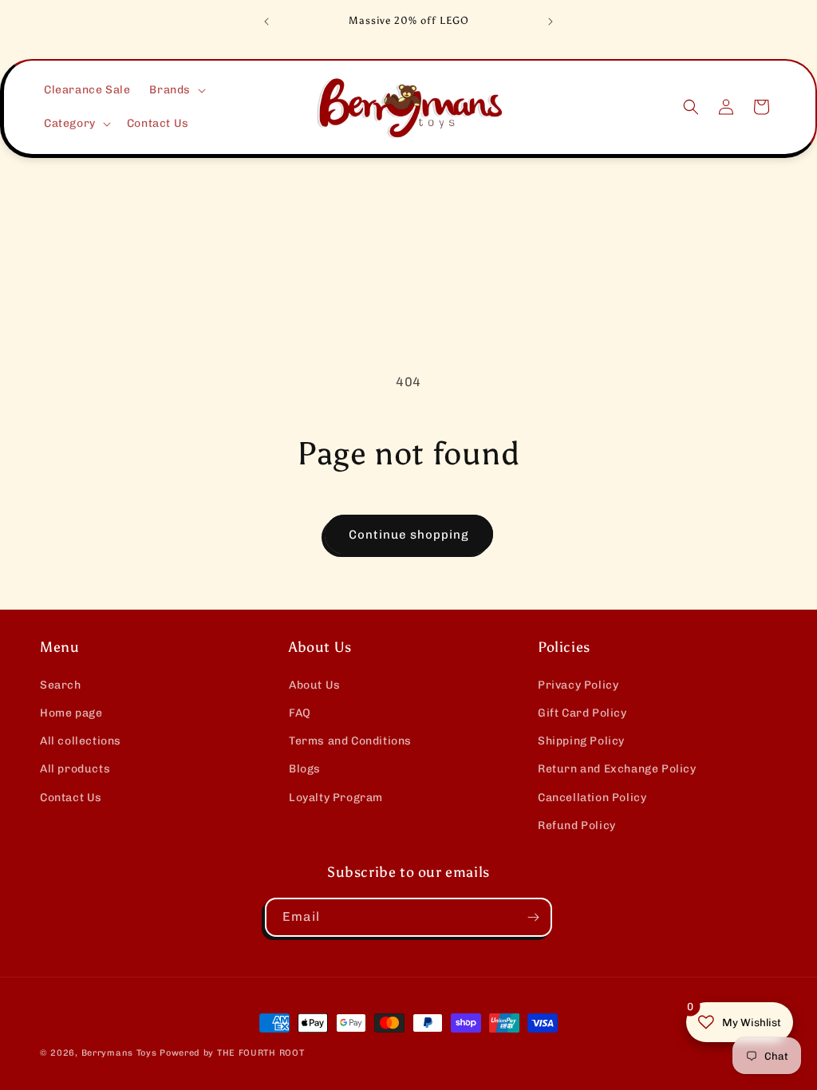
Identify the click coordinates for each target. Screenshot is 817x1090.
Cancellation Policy (592, 797)
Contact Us (71, 797)
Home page (71, 713)
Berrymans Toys (119, 1053)
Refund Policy (577, 825)
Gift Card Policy (582, 713)
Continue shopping (409, 534)
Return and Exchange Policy (617, 769)
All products (75, 769)
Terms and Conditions (350, 741)
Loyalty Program (336, 797)
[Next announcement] (550, 21)
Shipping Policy (581, 741)
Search (60, 685)
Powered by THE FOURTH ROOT (232, 1053)
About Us (315, 685)
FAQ (300, 713)
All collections (80, 741)
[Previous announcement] (266, 21)
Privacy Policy (578, 685)
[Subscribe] (533, 917)
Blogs (305, 769)
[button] (176, 90)
